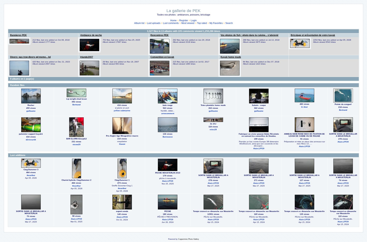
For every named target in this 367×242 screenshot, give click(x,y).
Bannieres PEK (18, 35)
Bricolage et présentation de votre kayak (313, 35)
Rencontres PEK (159, 35)
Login (194, 20)
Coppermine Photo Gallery (188, 239)
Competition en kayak (162, 57)
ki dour (304, 107)
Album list (139, 23)
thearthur (31, 175)
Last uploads (153, 23)
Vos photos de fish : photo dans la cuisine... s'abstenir (249, 35)
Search (229, 23)
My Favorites (216, 23)
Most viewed (187, 23)
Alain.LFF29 (258, 148)
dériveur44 (31, 140)
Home (173, 20)
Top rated (202, 23)
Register (183, 20)
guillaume (31, 111)
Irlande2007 (86, 57)
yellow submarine (122, 111)
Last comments (171, 23)
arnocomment (167, 113)
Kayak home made (231, 57)
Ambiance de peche (91, 35)
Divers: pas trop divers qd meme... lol (30, 57)
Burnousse (168, 137)
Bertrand (76, 105)
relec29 (213, 129)
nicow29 (76, 144)
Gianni (122, 144)
